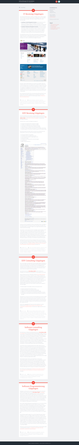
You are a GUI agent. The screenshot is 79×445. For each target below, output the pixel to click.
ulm (31, 377)
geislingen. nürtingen (30, 375)
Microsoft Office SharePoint (41, 274)
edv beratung (27, 248)
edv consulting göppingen (39, 248)
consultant (37, 100)
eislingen (30, 314)
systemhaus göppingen (27, 252)
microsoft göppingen (34, 102)
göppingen (32, 315)
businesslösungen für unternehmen (34, 432)
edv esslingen (42, 313)
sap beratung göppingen (30, 103)
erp (32, 314)
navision (24, 316)
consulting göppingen (23, 101)
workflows (22, 318)
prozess (21, 317)
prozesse (24, 317)
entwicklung (41, 374)
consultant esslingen (23, 313)
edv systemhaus (26, 314)
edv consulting (32, 248)
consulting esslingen (34, 313)
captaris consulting (23, 312)
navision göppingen (23, 103)
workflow (43, 317)
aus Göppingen (38, 392)
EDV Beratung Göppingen (33, 113)
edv (28, 101)
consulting (41, 100)
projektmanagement (29, 434)
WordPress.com (47, 443)
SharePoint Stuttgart (53, 26)
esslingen (25, 315)
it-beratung (40, 101)
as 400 (30, 247)
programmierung (34, 376)
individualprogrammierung (35, 433)
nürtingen (41, 433)
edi (44, 247)
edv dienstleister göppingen (33, 101)
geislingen (29, 315)
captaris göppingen (30, 312)
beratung (38, 247)
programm (29, 376)
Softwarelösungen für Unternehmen (26, 1)
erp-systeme (40, 314)
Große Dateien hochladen (54, 25)
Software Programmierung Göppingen (33, 387)
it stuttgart (38, 315)
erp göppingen (36, 314)
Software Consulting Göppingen (33, 328)
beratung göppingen (31, 100)
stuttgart (28, 317)
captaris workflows (36, 312)
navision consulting (29, 316)
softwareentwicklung (23, 377)
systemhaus (32, 317)
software (38, 376)
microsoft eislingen (28, 102)
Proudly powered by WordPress (33, 443)
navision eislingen (41, 102)
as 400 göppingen (34, 247)
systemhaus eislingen (38, 103)
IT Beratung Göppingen (33, 14)
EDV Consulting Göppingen (33, 260)
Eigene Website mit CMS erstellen (55, 24)
